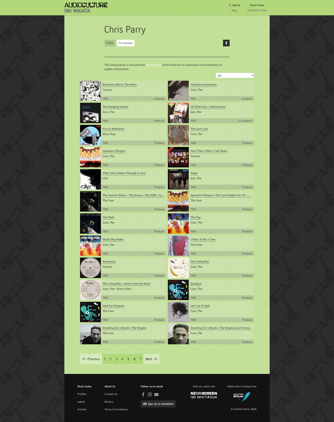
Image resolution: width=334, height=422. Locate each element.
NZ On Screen (204, 395)
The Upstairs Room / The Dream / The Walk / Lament (133, 195)
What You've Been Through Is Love (124, 173)
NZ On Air (242, 396)
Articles (81, 409)
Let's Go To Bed (200, 305)
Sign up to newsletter (161, 403)
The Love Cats (199, 128)
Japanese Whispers (114, 151)
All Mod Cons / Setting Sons (208, 106)
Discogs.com (153, 65)
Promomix (109, 261)
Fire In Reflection (113, 128)
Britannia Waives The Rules (120, 84)
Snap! (194, 173)
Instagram (149, 394)
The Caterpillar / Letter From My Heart (127, 283)
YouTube (156, 394)
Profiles (81, 394)
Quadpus (195, 283)
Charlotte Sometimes (203, 84)
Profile (110, 43)
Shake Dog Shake (113, 239)
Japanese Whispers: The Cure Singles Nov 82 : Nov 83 (221, 195)
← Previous (91, 359)
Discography (126, 43)
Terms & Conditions (116, 409)
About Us (110, 386)
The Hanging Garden (115, 106)
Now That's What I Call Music (208, 151)
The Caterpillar (199, 261)
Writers (109, 401)
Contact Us (111, 394)
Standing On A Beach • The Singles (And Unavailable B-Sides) (221, 328)
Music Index (84, 386)
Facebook (226, 43)
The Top (195, 217)
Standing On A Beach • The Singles (124, 328)
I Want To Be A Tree (202, 239)
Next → (151, 359)
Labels (81, 401)
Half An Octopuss (113, 305)
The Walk (108, 217)
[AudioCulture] (86, 8)
